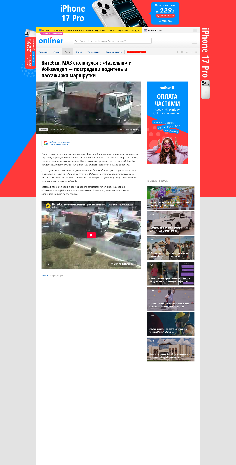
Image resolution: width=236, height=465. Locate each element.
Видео (60, 275)
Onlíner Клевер (155, 30)
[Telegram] (177, 51)
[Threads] (196, 51)
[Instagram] (182, 51)
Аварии (45, 275)
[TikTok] (191, 51)
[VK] (187, 51)
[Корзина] (194, 41)
